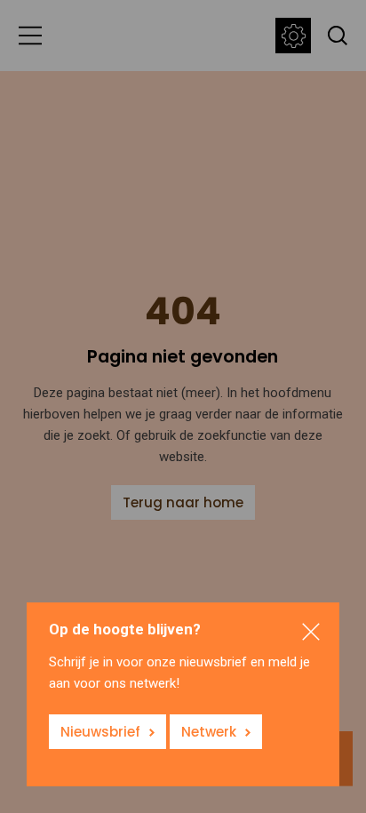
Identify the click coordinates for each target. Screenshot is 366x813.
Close (310, 631)
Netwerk (208, 731)
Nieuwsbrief (100, 731)
